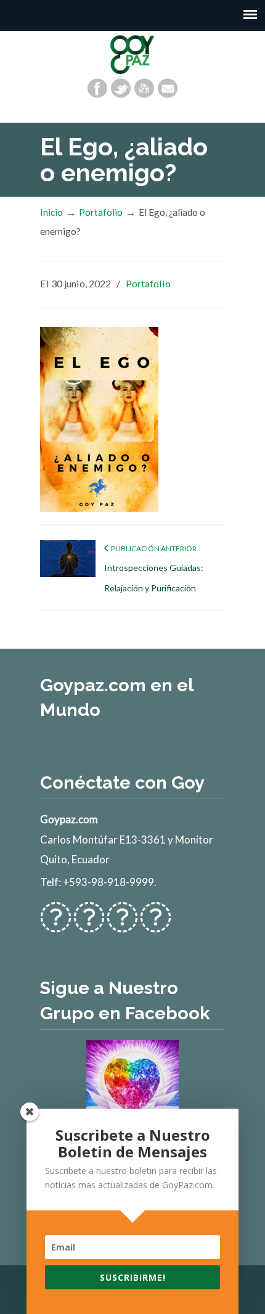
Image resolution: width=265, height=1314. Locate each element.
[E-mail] (167, 88)
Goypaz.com (132, 55)
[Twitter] (121, 88)
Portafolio (101, 212)
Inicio (51, 212)
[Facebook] (97, 88)
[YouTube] (144, 88)
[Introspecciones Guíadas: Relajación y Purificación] (68, 574)
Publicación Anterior (152, 548)
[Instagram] (122, 925)
